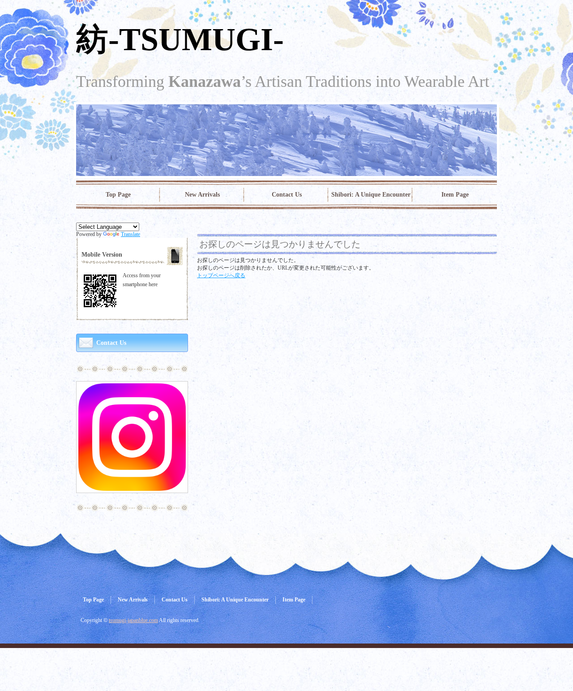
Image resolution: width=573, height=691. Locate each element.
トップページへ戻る (221, 275)
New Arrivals (202, 194)
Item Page (455, 194)
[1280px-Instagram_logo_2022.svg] (132, 487)
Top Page (118, 194)
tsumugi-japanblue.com (133, 620)
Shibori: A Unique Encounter (371, 194)
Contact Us (287, 194)
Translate (130, 234)
